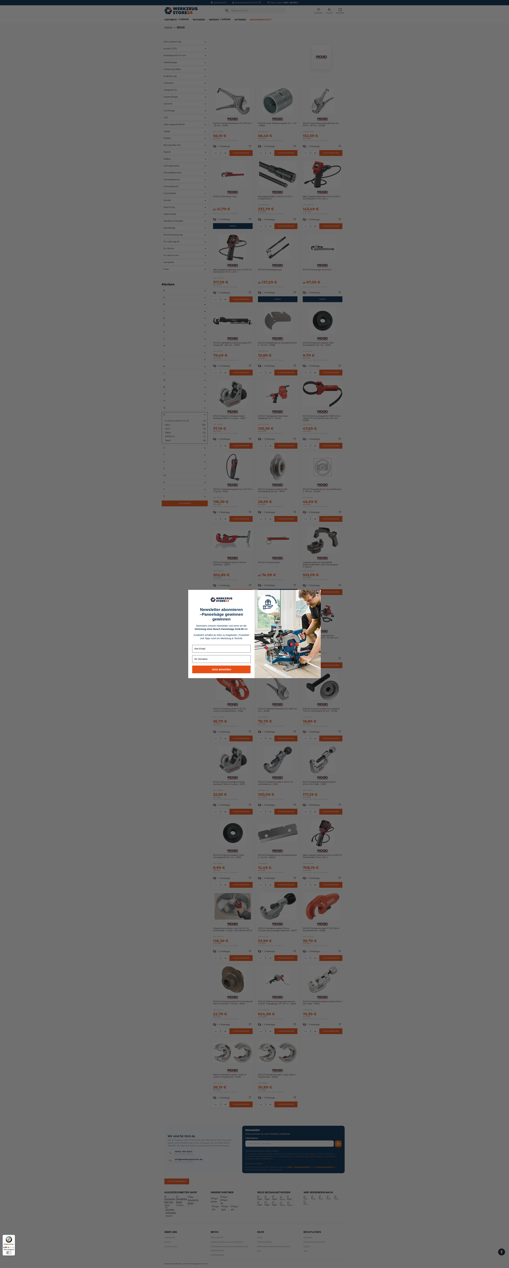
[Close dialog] (317, 593)
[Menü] (13, 1236)
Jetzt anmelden (221, 669)
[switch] (9, 1252)
